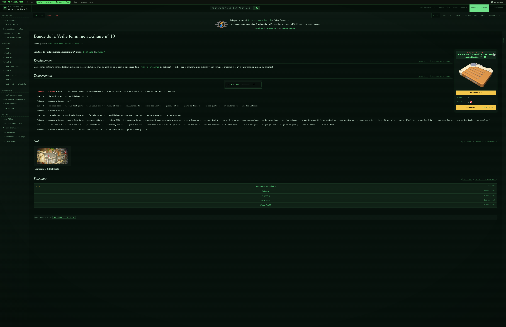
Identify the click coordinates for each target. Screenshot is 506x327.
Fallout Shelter (9, 75)
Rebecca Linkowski (46, 92)
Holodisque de (476, 52)
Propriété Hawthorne (149, 66)
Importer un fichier (11, 33)
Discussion (444, 8)
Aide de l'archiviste (12, 38)
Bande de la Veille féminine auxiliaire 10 (65, 43)
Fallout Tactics (9, 57)
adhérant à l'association (265, 28)
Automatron (265, 195)
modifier (423, 61)
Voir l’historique (490, 15)
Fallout (6, 49)
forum (250, 20)
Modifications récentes (13, 29)
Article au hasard (10, 25)
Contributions (460, 8)
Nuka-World (265, 204)
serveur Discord (264, 20)
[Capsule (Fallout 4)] (471, 102)
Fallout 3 (7, 62)
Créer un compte (479, 8)
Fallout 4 (7, 71)
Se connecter (497, 8)
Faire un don (8, 108)
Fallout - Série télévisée (14, 84)
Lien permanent (9, 132)
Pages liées (8, 119)
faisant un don (288, 28)
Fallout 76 (7, 80)
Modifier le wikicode (466, 15)
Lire (435, 15)
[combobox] (232, 8)
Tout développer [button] (9, 141)
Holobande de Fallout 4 (64, 217)
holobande (88, 51)
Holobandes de (265, 186)
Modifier (446, 15)
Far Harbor (265, 200)
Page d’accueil (9, 20)
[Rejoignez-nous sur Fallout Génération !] (221, 23)
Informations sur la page (14, 137)
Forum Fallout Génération (14, 99)
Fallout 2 (7, 53)
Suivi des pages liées (12, 124)
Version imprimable (11, 128)
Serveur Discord (9, 104)
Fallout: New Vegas (11, 66)
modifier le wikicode (441, 61)
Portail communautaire (12, 95)
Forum (30, 2)
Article (39, 15)
